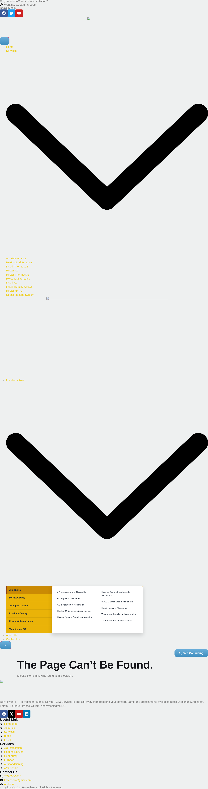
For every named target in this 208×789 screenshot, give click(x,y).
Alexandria (15, 590)
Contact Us (13, 639)
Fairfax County (17, 597)
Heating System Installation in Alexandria (115, 594)
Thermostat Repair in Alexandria (116, 620)
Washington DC (17, 629)
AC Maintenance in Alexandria (71, 592)
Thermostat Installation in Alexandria (118, 614)
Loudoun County (18, 613)
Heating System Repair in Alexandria (74, 617)
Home (9, 46)
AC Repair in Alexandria (68, 598)
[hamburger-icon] (4, 41)
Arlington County (18, 605)
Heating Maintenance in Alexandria (74, 611)
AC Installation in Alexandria (70, 605)
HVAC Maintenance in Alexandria (117, 601)
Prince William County (21, 621)
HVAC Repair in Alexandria (114, 608)
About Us (11, 635)
